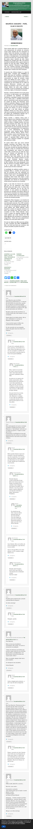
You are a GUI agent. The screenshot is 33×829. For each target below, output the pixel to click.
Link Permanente (24, 282)
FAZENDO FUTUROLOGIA (20, 254)
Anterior (6, 16)
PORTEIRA (7, 12)
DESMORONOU (16, 43)
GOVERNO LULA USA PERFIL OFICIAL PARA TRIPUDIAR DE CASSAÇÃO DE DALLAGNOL (9, 257)
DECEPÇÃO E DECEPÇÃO (7, 268)
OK (3, 826)
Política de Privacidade (17, 822)
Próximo (26, 16)
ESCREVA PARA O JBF (16, 12)
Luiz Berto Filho (13, 282)
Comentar (9, 335)
